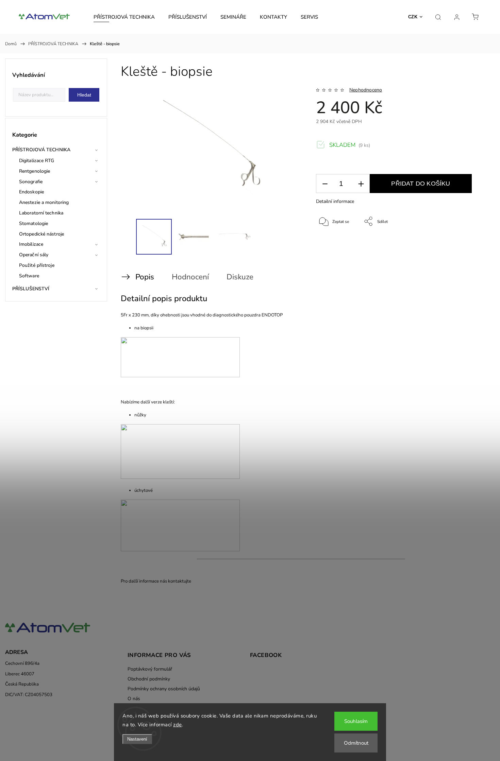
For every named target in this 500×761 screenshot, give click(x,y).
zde (177, 724)
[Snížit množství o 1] (324, 184)
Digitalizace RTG (36, 160)
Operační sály (33, 255)
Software (29, 276)
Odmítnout (356, 743)
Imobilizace (31, 244)
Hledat (84, 95)
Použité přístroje (36, 265)
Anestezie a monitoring (44, 202)
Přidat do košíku (420, 183)
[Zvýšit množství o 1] (360, 184)
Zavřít (472, 244)
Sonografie (31, 181)
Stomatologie (33, 223)
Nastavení (137, 739)
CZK (413, 16)
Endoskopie (31, 192)
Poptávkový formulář (150, 669)
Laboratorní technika (41, 213)
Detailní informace (335, 201)
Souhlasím (356, 721)
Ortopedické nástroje (41, 234)
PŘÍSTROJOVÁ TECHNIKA (41, 149)
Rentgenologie (34, 171)
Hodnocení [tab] (190, 277)
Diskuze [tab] (240, 277)
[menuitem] (124, 17)
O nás (134, 698)
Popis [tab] (144, 277)
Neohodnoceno (365, 90)
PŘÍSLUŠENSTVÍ (30, 289)
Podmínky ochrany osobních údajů (164, 689)
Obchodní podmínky (149, 679)
